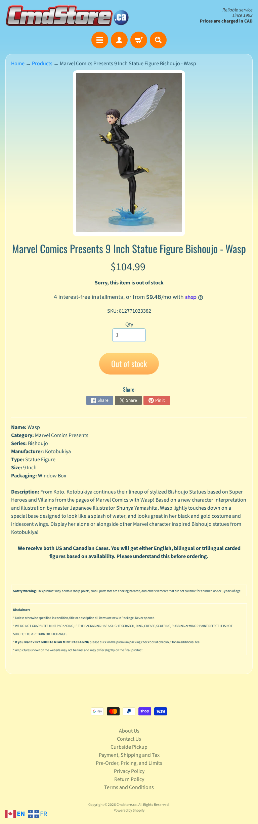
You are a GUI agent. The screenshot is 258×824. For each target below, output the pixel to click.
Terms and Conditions (129, 787)
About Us (129, 731)
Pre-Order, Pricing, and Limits (129, 763)
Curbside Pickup (129, 747)
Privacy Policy (129, 771)
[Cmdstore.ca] (67, 15)
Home (18, 63)
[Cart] (138, 40)
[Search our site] (158, 40)
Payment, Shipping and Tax (129, 755)
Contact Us (129, 739)
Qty (129, 324)
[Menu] (99, 40)
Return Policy (129, 779)
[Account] (119, 40)
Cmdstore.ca (127, 804)
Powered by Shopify (129, 810)
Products (42, 63)
